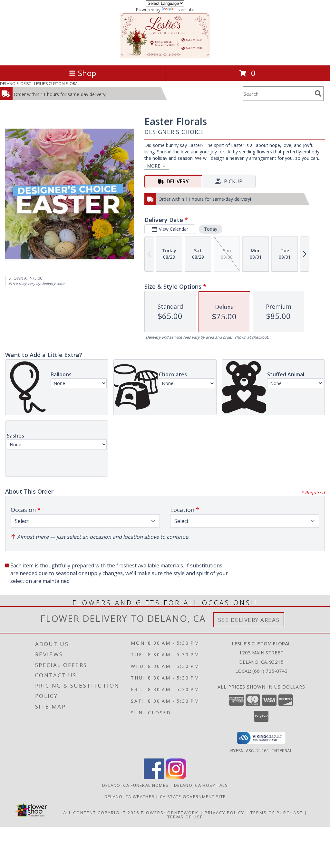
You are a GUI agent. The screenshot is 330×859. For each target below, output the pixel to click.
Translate (184, 9)
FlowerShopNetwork (170, 813)
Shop (87, 73)
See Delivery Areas (249, 619)
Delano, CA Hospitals (201, 785)
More (153, 166)
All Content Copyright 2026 (101, 813)
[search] (318, 93)
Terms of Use (185, 817)
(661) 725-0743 (270, 671)
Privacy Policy (224, 813)
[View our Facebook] (154, 777)
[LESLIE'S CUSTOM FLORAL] (165, 56)
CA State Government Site (193, 796)
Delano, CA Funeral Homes (135, 785)
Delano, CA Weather (129, 796)
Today (210, 229)
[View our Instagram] (176, 777)
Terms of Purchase (276, 813)
